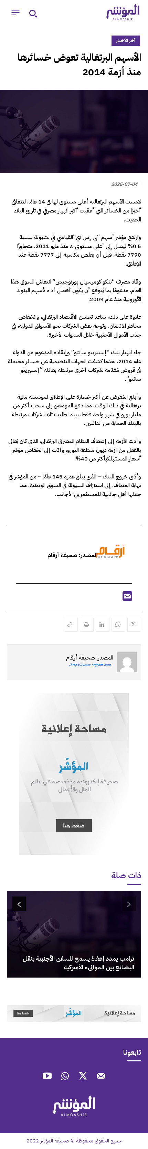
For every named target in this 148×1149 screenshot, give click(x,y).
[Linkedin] (102, 625)
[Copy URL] (71, 625)
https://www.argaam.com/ (90, 664)
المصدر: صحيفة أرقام (89, 658)
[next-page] (19, 904)
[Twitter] (134, 625)
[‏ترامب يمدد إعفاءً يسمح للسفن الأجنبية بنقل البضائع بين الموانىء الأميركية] (74, 934)
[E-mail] (127, 598)
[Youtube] (47, 1077)
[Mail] (101, 1077)
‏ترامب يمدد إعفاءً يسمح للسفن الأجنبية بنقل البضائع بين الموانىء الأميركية (78, 963)
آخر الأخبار (125, 40)
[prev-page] (129, 904)
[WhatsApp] (118, 625)
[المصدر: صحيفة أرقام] (127, 662)
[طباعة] (87, 625)
